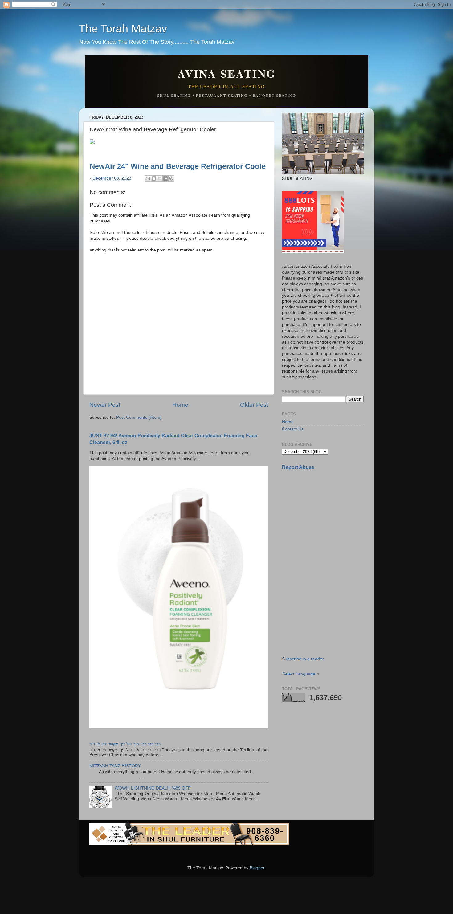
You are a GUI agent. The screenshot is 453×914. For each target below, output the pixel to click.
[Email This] (148, 178)
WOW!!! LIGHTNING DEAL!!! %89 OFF (153, 788)
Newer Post (104, 405)
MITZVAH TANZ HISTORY (115, 766)
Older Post (254, 405)
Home (180, 405)
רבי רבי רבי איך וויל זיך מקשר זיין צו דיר (125, 744)
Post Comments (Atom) (139, 417)
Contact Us (293, 429)
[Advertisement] (328, 518)
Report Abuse (298, 467)
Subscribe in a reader (303, 659)
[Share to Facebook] (165, 178)
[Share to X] (160, 178)
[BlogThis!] (154, 178)
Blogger (257, 868)
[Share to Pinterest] (171, 178)
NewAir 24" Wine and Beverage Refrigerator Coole (178, 166)
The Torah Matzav (123, 28)
